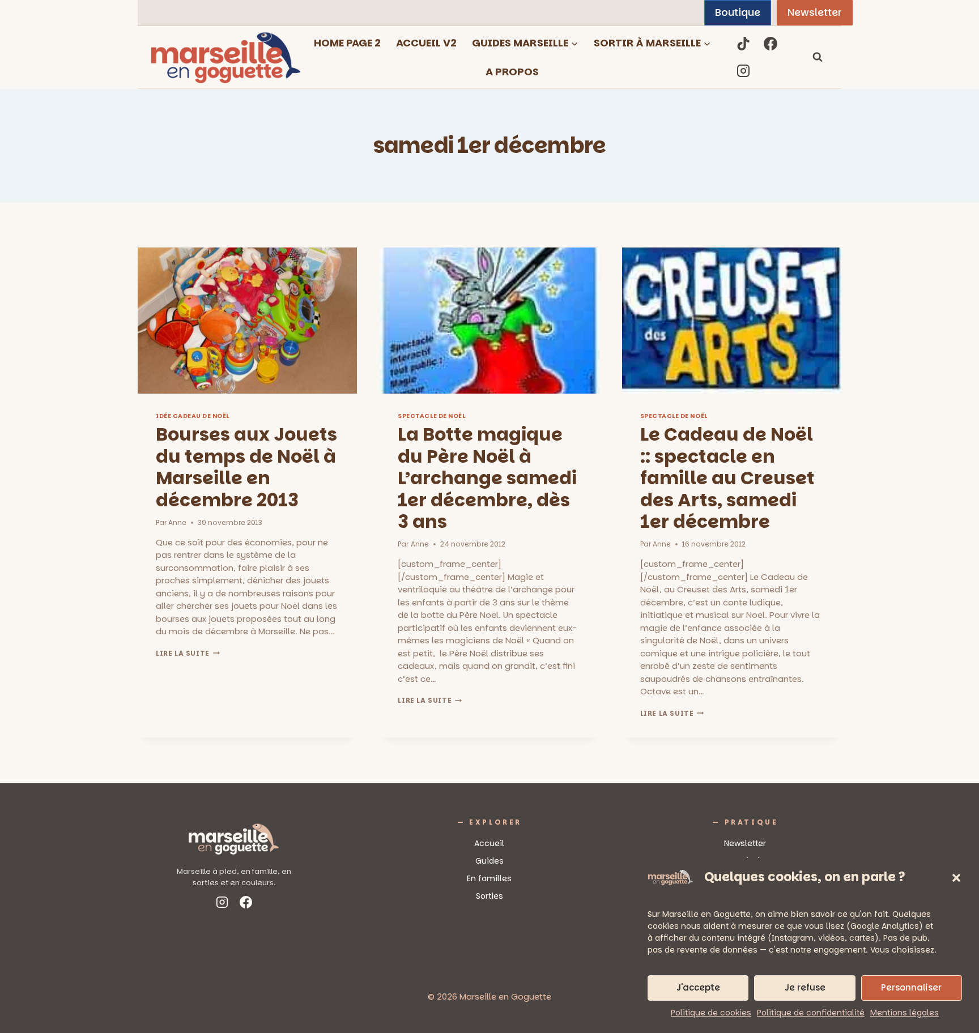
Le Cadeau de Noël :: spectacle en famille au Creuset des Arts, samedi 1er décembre (727, 477)
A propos (512, 72)
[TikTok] (743, 43)
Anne (177, 522)
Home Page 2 (347, 43)
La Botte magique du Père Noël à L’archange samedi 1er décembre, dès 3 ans (487, 477)
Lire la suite (188, 653)
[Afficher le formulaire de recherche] (817, 57)
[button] (956, 877)
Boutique (737, 12)
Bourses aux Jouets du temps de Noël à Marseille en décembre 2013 (246, 466)
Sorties (489, 896)
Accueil (489, 843)
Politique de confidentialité (811, 1012)
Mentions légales (904, 1012)
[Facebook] (770, 43)
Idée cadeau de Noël (192, 416)
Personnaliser (911, 987)
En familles (489, 878)
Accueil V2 (426, 43)
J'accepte (698, 987)
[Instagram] (743, 70)
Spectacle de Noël (431, 416)
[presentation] (247, 320)
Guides (489, 860)
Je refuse (805, 987)
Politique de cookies (711, 1012)
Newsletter (815, 12)
